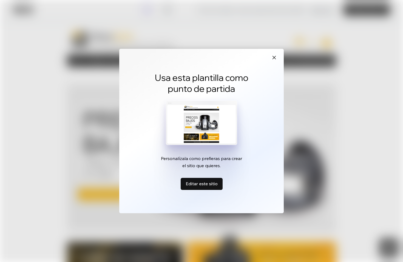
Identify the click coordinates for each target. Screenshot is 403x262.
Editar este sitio (202, 183)
